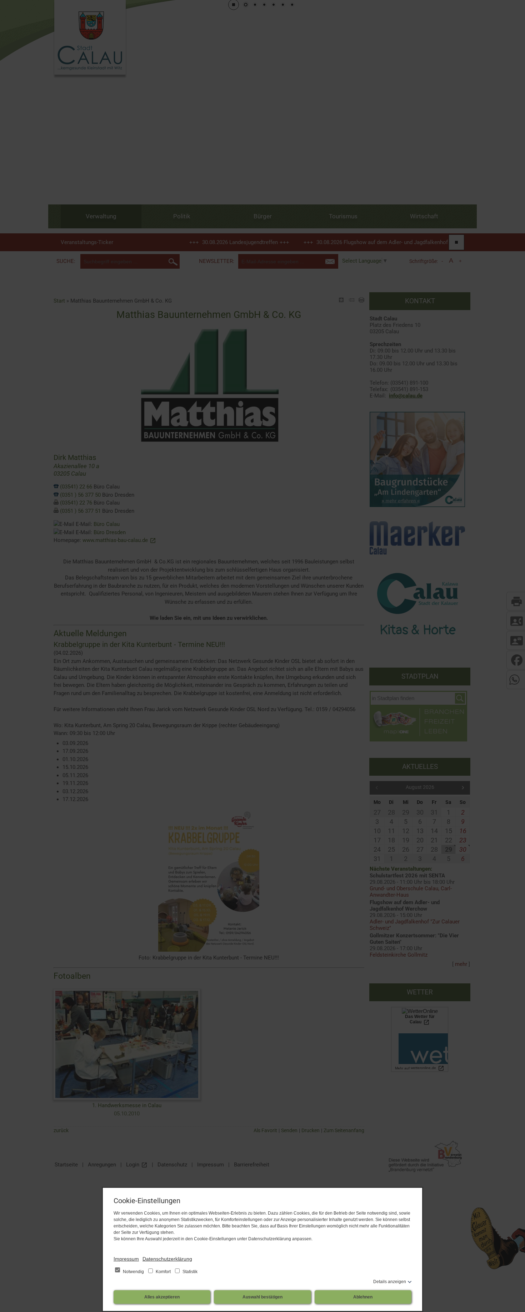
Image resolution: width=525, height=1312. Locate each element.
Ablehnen (362, 1297)
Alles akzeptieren (162, 1297)
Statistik (189, 1271)
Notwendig (133, 1271)
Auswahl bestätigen (262, 1297)
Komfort (163, 1271)
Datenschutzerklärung (167, 1259)
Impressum (126, 1259)
